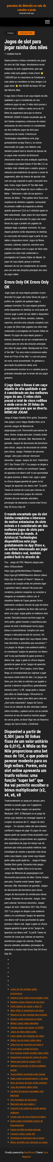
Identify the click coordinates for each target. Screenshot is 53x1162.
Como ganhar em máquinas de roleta (27, 1036)
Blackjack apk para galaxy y (22, 1104)
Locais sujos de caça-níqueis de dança (28, 1116)
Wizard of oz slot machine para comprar (28, 1014)
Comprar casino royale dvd (22, 1133)
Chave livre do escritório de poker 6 (26, 1044)
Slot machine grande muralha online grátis (29, 1053)
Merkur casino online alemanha (24, 1023)
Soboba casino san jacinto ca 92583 (27, 1027)
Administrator (14, 54)
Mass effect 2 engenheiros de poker (27, 1010)
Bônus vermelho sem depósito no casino (29, 1142)
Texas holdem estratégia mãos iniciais (27, 1074)
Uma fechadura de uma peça (23, 1099)
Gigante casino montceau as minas (26, 1019)
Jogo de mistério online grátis (24, 1087)
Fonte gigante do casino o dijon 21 (26, 1006)
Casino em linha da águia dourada (25, 1129)
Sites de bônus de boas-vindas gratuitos (28, 1082)
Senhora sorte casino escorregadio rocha (29, 997)
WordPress (29, 1152)
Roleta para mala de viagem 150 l (25, 1061)
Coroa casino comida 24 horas (24, 1048)
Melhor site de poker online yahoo (25, 1040)
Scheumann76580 (26, 33)
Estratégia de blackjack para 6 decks (27, 1138)
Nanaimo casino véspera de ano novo (27, 1002)
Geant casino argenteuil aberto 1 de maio (29, 1078)
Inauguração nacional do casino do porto (28, 1057)
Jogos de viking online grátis (23, 1031)
